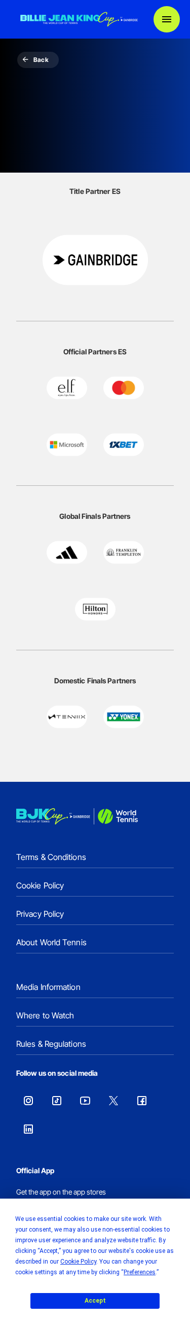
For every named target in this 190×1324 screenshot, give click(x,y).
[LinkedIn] (28, 1129)
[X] (113, 1100)
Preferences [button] (140, 1272)
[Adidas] (67, 552)
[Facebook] (142, 1100)
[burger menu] (167, 19)
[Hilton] (95, 609)
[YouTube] (85, 1100)
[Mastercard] (123, 388)
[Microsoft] (67, 444)
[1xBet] (123, 444)
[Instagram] (28, 1100)
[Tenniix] (67, 716)
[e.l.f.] (67, 388)
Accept (95, 1300)
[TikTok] (57, 1100)
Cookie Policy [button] (78, 1261)
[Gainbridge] (95, 260)
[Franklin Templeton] (123, 552)
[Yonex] (123, 716)
